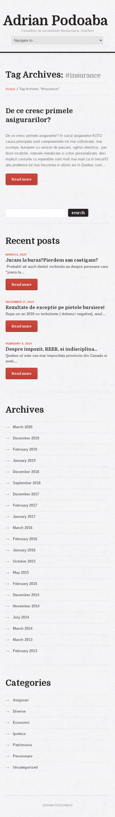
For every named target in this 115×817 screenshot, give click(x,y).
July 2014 (21, 617)
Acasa (10, 89)
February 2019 (25, 449)
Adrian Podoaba (55, 21)
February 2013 (25, 651)
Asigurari (21, 700)
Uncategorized (25, 767)
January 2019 (24, 460)
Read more (21, 179)
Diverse (19, 711)
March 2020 (22, 427)
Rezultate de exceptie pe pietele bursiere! (55, 307)
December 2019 (26, 438)
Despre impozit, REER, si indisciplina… (51, 349)
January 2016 (24, 550)
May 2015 (21, 572)
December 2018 (26, 472)
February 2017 (25, 505)
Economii (21, 722)
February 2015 (25, 584)
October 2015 (24, 561)
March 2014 (22, 628)
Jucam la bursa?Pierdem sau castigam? (52, 260)
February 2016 (25, 539)
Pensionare (22, 756)
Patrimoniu (22, 745)
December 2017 (26, 494)
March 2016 (22, 528)
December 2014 (26, 595)
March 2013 (22, 640)
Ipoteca (19, 734)
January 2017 (24, 516)
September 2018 (26, 483)
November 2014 (26, 606)
